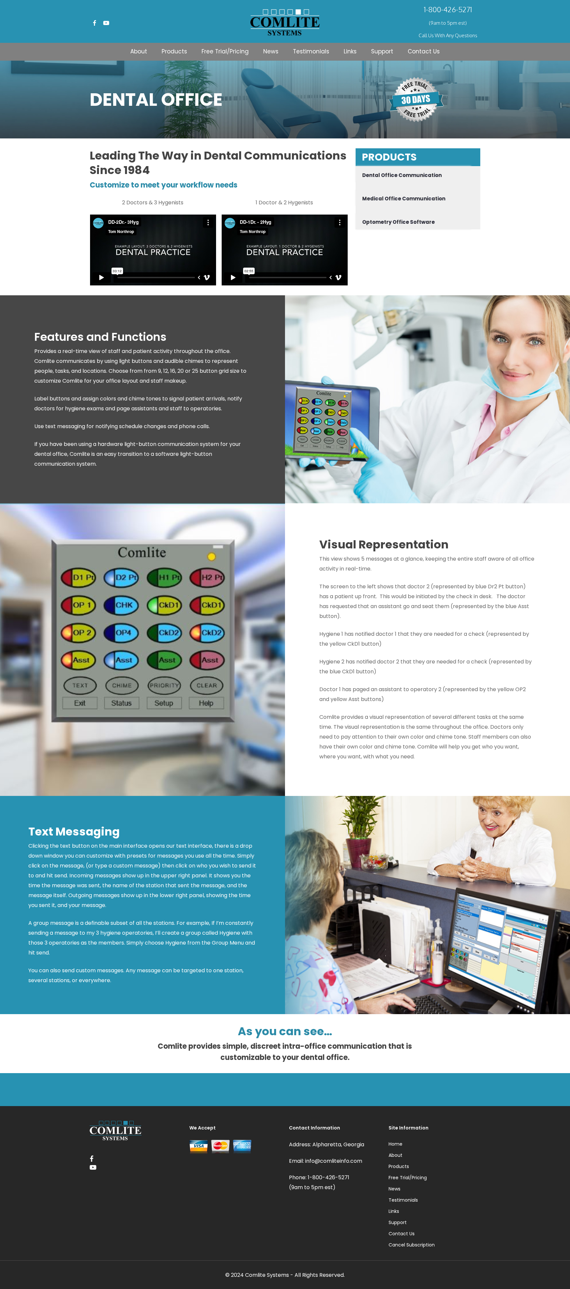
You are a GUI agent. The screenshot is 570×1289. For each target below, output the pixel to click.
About (395, 1155)
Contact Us (402, 1233)
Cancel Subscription (412, 1245)
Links (394, 1211)
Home (395, 1144)
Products (399, 1166)
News (394, 1189)
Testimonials (403, 1200)
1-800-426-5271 (448, 9)
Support (398, 1222)
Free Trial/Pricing (408, 1177)
